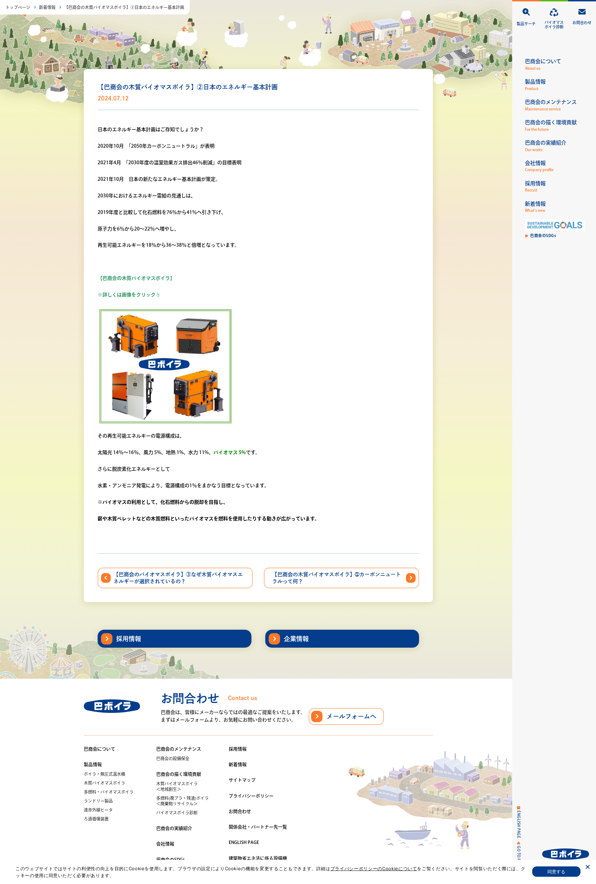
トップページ (18, 7)
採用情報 (238, 749)
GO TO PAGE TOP (519, 861)
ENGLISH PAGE (519, 824)
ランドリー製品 (98, 801)
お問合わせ (240, 811)
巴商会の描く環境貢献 (178, 774)
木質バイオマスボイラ (104, 783)
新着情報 (47, 7)
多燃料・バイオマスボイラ (108, 792)
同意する (556, 871)
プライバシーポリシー (251, 796)
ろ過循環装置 (96, 819)
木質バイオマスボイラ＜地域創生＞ (177, 786)
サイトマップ (242, 780)
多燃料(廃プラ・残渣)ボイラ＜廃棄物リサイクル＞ (182, 801)
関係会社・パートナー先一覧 (258, 827)
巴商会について (99, 749)
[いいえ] (587, 866)
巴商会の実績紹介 (174, 828)
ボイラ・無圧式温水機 (104, 774)
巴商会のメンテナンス (178, 749)
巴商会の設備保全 (172, 758)
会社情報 (165, 844)
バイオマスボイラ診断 (177, 813)
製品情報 (93, 764)
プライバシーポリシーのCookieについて (373, 868)
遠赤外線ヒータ (98, 810)
